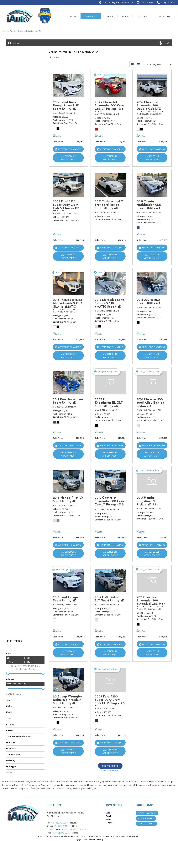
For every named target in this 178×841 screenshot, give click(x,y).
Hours (73, 822)
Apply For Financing (69, 149)
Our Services (144, 16)
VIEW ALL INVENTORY (147, 813)
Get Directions (53, 816)
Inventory (91, 16)
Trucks (109, 816)
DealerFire (82, 836)
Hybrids (110, 822)
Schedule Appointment (68, 158)
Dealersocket (100, 836)
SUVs (108, 819)
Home (73, 16)
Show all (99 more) (110, 770)
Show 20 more (110, 765)
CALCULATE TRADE (146, 818)
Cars (108, 812)
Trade (125, 16)
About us (164, 16)
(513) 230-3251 (60, 822)
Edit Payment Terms (25, 669)
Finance (109, 16)
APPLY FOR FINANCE (146, 823)
